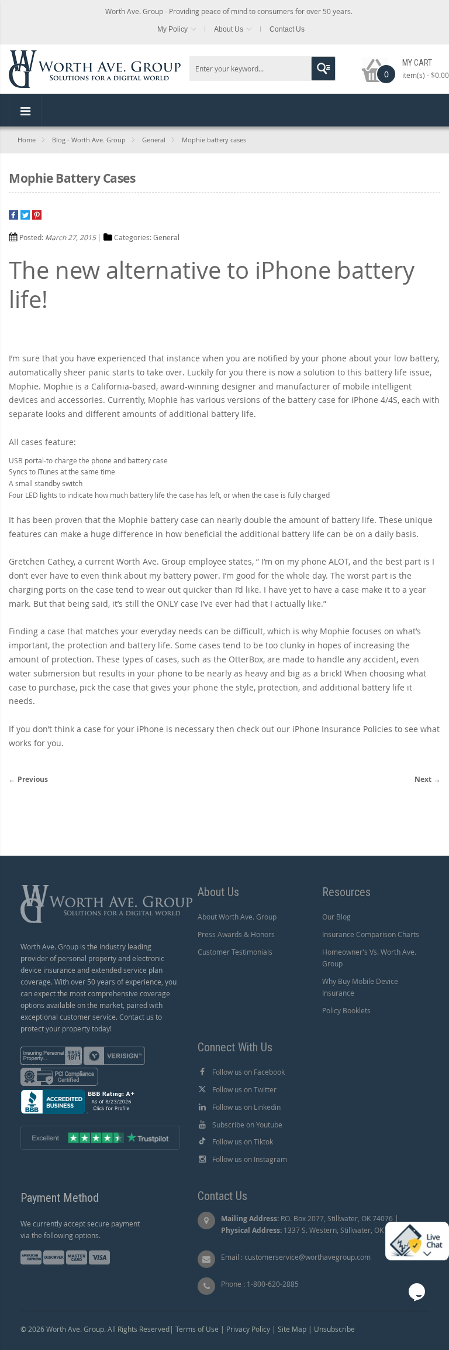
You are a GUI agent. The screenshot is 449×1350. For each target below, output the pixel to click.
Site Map (292, 1329)
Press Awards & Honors (236, 934)
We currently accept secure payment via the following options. (80, 1229)
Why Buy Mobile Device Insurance (360, 986)
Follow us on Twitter (244, 1089)
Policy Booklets (346, 1010)
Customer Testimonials (235, 951)
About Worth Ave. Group (237, 916)
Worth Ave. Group (151, 561)
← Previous (28, 779)
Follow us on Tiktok (242, 1141)
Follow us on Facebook (248, 1071)
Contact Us (287, 29)
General (153, 139)
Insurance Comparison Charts (370, 934)
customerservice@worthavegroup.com (307, 1257)
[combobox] (262, 68)
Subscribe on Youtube (247, 1124)
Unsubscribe (334, 1329)
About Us (228, 29)
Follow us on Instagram (249, 1159)
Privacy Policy (248, 1329)
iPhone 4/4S (374, 399)
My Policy (172, 29)
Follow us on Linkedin (246, 1107)
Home (27, 139)
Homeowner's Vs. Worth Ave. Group (369, 957)
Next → (427, 779)
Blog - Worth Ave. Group (89, 139)
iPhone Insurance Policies (342, 728)
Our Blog (336, 916)
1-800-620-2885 (273, 1284)
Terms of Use (197, 1329)
